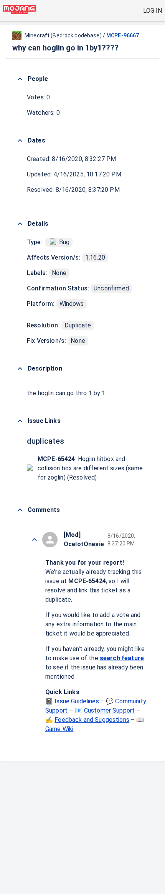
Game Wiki (59, 729)
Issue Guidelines (76, 701)
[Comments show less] (20, 510)
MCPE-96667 (122, 35)
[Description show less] (20, 368)
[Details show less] (20, 223)
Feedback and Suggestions (91, 719)
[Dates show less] (20, 140)
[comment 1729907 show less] (34, 539)
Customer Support (109, 710)
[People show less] (20, 79)
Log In (152, 10)
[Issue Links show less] (20, 421)
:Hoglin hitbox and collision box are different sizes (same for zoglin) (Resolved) (90, 468)
